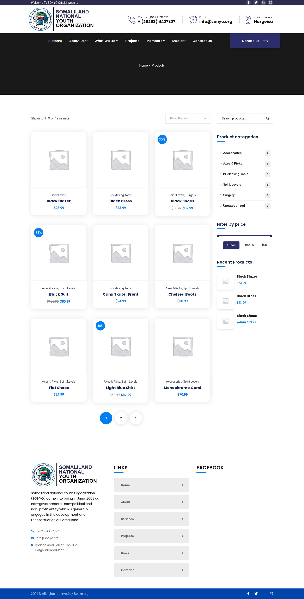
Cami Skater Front (120, 294)
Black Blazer (59, 201)
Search (267, 118)
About (125, 502)
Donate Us (251, 40)
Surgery (191, 195)
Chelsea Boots (182, 294)
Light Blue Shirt (120, 387)
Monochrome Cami (182, 387)
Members (154, 40)
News (125, 553)
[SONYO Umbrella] (61, 19)
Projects (132, 40)
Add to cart (78, 132)
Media (177, 40)
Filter (231, 245)
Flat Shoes (59, 387)
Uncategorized (245, 206)
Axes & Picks (50, 288)
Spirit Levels (59, 195)
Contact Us (202, 40)
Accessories (174, 381)
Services (127, 519)
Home (143, 65)
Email (203, 17)
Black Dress (120, 201)
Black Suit (58, 294)
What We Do (105, 40)
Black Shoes (182, 201)
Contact (127, 570)
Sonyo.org (81, 594)
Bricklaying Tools (121, 195)
